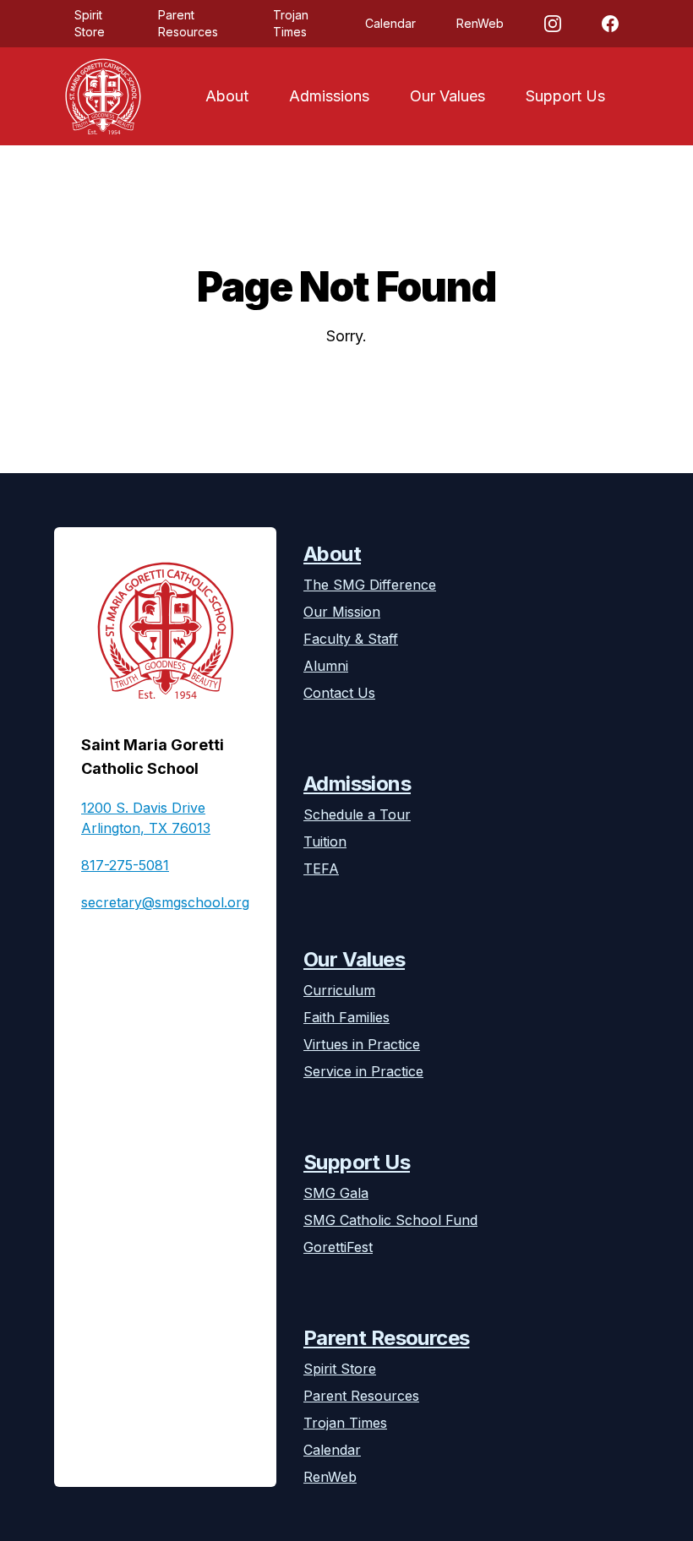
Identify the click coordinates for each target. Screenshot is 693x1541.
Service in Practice (363, 1071)
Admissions (329, 96)
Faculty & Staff (350, 638)
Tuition (324, 841)
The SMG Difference (369, 584)
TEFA (321, 868)
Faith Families (346, 1017)
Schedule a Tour (357, 814)
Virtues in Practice (361, 1044)
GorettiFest (338, 1247)
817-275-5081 (125, 865)
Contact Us (339, 692)
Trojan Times (290, 23)
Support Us (565, 96)
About (226, 96)
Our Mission (341, 611)
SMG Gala (335, 1192)
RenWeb (480, 23)
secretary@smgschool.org (165, 902)
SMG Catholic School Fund (390, 1220)
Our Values (447, 96)
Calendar (390, 23)
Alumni (325, 665)
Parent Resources (188, 23)
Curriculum (339, 990)
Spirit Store (89, 23)
